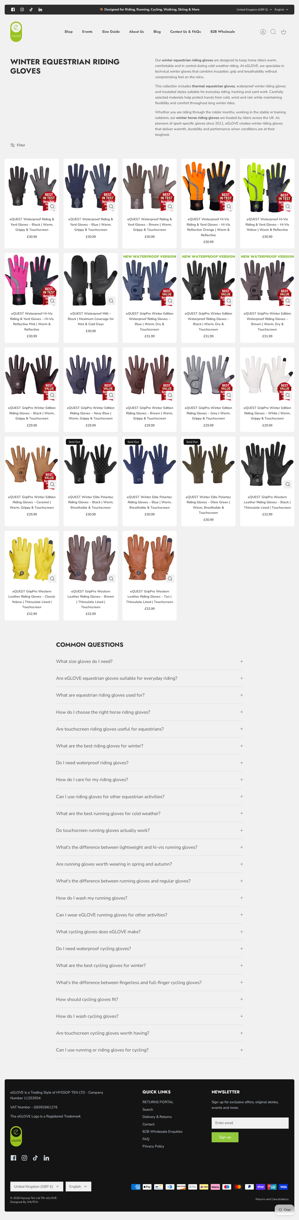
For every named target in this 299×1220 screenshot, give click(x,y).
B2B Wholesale (222, 31)
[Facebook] (13, 9)
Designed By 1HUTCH (24, 1202)
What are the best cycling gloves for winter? (101, 965)
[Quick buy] (52, 206)
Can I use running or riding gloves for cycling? (102, 1050)
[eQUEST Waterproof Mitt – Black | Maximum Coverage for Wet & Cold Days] (91, 280)
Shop (68, 31)
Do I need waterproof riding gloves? (92, 763)
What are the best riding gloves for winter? (99, 746)
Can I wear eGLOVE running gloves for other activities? (111, 915)
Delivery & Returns (157, 1116)
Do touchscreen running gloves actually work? (103, 830)
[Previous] (83, 9)
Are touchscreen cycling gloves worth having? (102, 1033)
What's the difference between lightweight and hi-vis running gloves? (126, 847)
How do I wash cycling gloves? (87, 1016)
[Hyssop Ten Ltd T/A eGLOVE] (16, 32)
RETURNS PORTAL (157, 1102)
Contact (148, 1124)
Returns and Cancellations (272, 1199)
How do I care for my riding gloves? (92, 779)
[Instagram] (22, 9)
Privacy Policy (153, 1146)
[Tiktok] (31, 9)
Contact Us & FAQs (185, 31)
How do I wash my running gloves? (91, 898)
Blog (157, 31)
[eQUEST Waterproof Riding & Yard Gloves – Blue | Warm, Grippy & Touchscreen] (91, 186)
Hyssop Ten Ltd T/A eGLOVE (39, 1198)
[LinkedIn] (40, 9)
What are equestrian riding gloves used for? (100, 695)
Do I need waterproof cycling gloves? (93, 948)
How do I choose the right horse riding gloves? (103, 712)
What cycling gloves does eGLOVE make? (98, 932)
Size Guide (111, 31)
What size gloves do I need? (84, 661)
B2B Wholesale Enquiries (162, 1131)
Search (147, 1109)
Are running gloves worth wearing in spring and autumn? (114, 864)
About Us (136, 31)
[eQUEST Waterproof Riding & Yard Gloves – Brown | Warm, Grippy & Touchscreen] (149, 186)
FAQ (146, 1139)
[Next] (215, 9)
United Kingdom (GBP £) (252, 9)
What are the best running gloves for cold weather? (108, 813)
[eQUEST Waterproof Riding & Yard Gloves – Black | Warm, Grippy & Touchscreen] (32, 186)
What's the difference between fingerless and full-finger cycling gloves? (129, 982)
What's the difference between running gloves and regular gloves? (123, 881)
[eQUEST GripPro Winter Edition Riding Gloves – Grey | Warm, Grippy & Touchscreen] (208, 374)
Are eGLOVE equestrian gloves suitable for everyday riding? (116, 678)
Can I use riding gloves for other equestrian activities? (110, 797)
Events (87, 31)
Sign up (225, 1137)
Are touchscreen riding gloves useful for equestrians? (110, 729)
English (279, 9)
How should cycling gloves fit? (87, 999)
